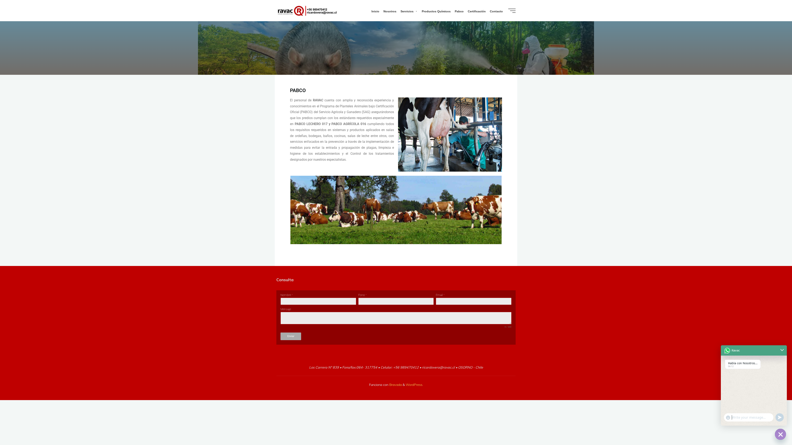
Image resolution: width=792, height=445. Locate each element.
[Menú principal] (512, 11)
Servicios (407, 11)
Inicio (375, 11)
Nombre (286, 295)
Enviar (290, 336)
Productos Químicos (436, 11)
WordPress (414, 385)
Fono (362, 295)
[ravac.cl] (307, 10)
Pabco (459, 11)
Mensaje (285, 309)
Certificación (477, 11)
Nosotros (389, 11)
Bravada (395, 385)
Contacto (496, 11)
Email (440, 295)
